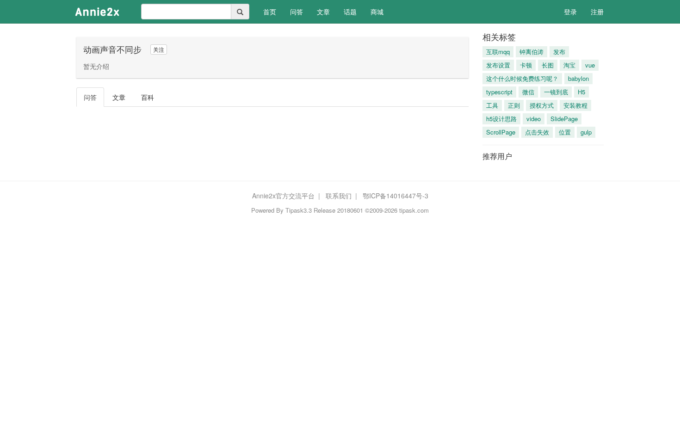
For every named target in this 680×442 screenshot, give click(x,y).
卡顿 (526, 65)
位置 (565, 132)
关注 (158, 49)
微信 (528, 91)
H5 (581, 91)
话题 (350, 11)
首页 (273, 11)
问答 (296, 11)
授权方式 (542, 105)
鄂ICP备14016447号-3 (395, 195)
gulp (586, 132)
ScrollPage (500, 132)
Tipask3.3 (298, 210)
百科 (147, 97)
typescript (499, 91)
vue (590, 65)
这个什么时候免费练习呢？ (522, 78)
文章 (323, 11)
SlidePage (564, 118)
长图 (548, 65)
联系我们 (339, 195)
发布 (559, 51)
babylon (578, 78)
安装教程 (575, 105)
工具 (492, 105)
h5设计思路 (501, 118)
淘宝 (569, 65)
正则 (514, 105)
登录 (570, 11)
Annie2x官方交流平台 (283, 195)
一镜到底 (556, 91)
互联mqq (498, 51)
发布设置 (498, 65)
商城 (377, 11)
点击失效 (537, 132)
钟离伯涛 (531, 51)
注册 (597, 11)
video (533, 118)
